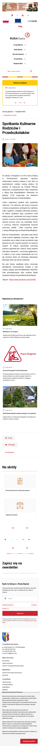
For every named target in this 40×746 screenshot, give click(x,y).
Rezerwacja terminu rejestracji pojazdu (20, 485)
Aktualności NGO (10, 115)
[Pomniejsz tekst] (17, 15)
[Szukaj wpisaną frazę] (31, 71)
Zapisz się (20, 613)
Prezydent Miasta (7, 684)
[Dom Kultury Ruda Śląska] (35, 539)
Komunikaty (5, 660)
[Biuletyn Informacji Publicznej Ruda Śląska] (20, 26)
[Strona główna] (20, 36)
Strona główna (7, 112)
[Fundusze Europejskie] (18, 21)
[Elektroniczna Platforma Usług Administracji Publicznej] (32, 21)
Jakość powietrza (7, 663)
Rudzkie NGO (18, 63)
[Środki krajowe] (6, 21)
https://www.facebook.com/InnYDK (22, 280)
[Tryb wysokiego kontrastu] (11, 15)
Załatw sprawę (6, 682)
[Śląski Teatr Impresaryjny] (29, 539)
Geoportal (5, 675)
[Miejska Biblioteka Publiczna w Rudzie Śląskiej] (23, 539)
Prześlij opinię (9, 452)
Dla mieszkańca (18, 54)
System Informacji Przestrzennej (12, 672)
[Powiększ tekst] (28, 15)
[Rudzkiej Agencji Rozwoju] (11, 539)
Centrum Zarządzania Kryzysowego (13, 666)
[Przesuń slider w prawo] (27, 528)
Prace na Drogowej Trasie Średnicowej (20, 94)
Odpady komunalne (20, 509)
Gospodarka (18, 59)
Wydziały (5, 689)
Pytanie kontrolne (7, 605)
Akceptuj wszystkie (29, 741)
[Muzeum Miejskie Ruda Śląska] (17, 539)
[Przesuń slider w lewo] (13, 528)
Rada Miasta (6, 687)
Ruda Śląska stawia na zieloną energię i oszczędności (20, 403)
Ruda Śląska (18, 49)
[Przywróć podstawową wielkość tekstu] (23, 15)
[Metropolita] (5, 539)
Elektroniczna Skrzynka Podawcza (12, 692)
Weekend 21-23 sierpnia (20, 321)
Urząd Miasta (18, 45)
